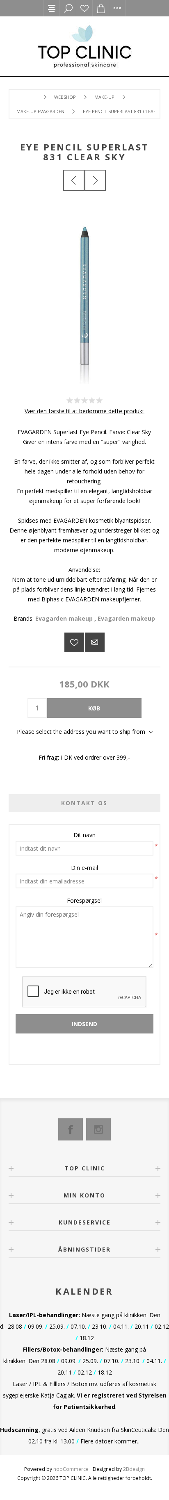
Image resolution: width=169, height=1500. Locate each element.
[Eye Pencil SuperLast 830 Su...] (73, 180)
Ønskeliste (84, 8)
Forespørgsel (84, 900)
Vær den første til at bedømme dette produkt (84, 411)
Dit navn (84, 835)
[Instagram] (98, 1129)
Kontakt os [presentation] (84, 803)
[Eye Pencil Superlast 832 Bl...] (95, 180)
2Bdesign (134, 1469)
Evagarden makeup (64, 618)
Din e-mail (84, 868)
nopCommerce (71, 1469)
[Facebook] (70, 1129)
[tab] (85, 803)
